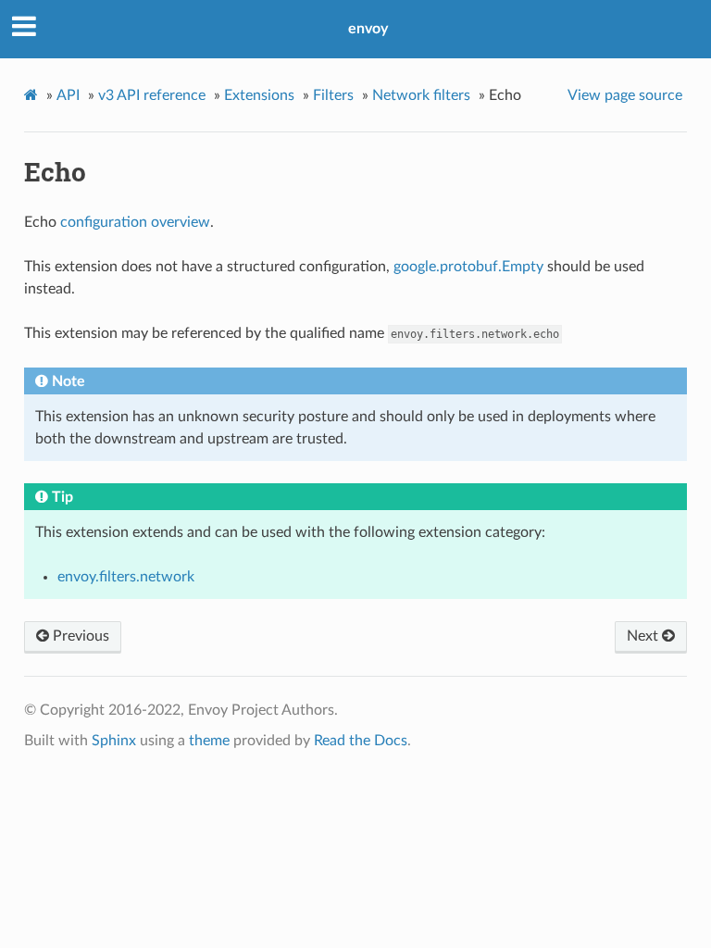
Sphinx (114, 740)
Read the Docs (360, 740)
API (68, 95)
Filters (333, 95)
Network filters (421, 95)
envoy (368, 28)
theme (209, 740)
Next (644, 636)
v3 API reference (152, 95)
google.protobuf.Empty (468, 266)
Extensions (259, 95)
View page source (625, 95)
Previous (79, 636)
